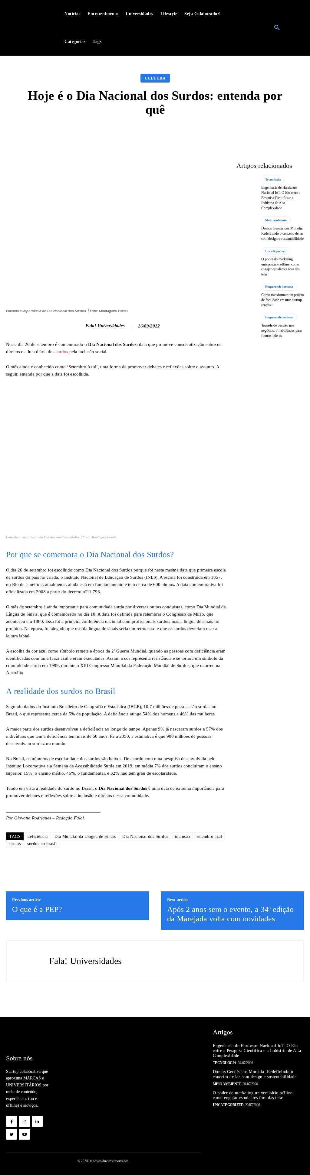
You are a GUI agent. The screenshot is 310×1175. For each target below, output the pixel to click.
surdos (62, 351)
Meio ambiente (276, 220)
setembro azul (210, 836)
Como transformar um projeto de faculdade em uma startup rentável (282, 300)
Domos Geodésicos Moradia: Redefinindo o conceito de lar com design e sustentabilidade (282, 233)
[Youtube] (24, 1134)
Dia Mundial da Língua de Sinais (85, 836)
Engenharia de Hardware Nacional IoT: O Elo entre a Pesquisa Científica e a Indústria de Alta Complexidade (280, 197)
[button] (277, 28)
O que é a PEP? (37, 909)
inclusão (182, 836)
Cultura (155, 78)
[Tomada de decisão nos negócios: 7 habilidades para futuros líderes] (246, 326)
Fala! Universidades (105, 325)
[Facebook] (11, 1121)
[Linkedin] (37, 1121)
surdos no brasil (42, 843)
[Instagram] (24, 1121)
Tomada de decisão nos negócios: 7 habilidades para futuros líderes (281, 330)
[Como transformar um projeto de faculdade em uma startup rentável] (246, 295)
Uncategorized (275, 251)
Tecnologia (273, 179)
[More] (251, 133)
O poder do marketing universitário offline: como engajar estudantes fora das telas (253, 1095)
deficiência (38, 836)
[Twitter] (11, 1134)
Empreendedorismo (279, 286)
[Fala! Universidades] (79, 325)
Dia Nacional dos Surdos (145, 836)
